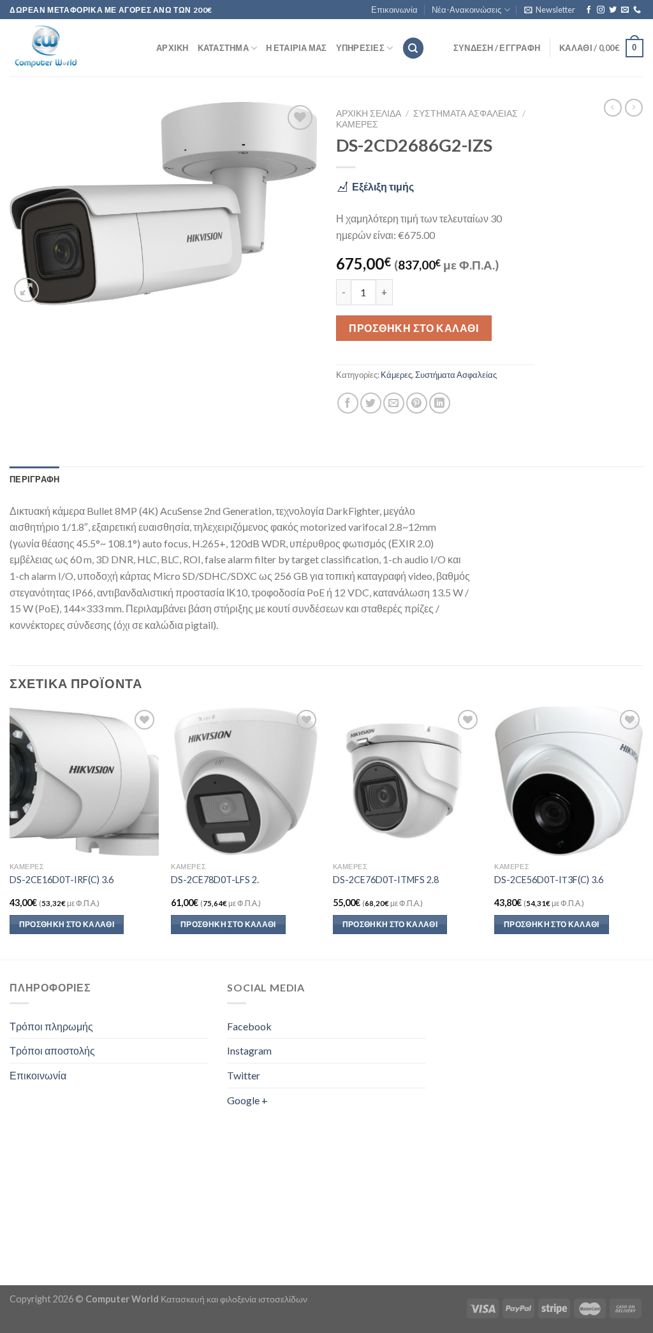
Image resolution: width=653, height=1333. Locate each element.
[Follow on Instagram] (601, 10)
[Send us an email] (625, 10)
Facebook (249, 1026)
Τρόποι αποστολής (52, 1050)
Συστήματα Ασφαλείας (465, 113)
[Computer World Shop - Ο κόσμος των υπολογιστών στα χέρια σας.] (73, 47)
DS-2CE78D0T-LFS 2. (215, 879)
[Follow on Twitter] (613, 10)
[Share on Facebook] (347, 403)
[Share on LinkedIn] (439, 403)
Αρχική (172, 48)
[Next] (642, 831)
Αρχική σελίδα (368, 113)
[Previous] (10, 831)
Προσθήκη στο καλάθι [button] (67, 924)
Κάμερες (357, 124)
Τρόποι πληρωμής (51, 1026)
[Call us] (637, 10)
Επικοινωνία (394, 9)
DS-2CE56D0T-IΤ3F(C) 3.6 (548, 879)
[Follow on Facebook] (588, 10)
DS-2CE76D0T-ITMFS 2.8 (386, 879)
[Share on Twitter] (370, 403)
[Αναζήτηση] (413, 48)
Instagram (249, 1050)
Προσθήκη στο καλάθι (413, 328)
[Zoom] (26, 290)
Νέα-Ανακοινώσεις (466, 9)
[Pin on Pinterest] (416, 403)
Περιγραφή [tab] (34, 479)
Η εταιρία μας (296, 48)
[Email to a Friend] (393, 403)
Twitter (243, 1075)
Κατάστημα (223, 48)
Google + (247, 1100)
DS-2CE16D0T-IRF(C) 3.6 (62, 879)
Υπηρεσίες (360, 48)
